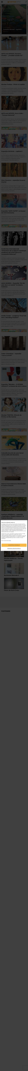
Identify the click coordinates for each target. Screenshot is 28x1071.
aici (10, 540)
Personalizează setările (14, 548)
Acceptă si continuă (14, 545)
